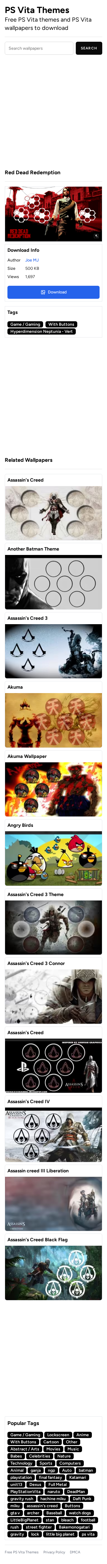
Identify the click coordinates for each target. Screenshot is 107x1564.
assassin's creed (42, 1505)
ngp (51, 1470)
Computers (70, 1463)
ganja (36, 1470)
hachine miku (53, 1498)
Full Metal (57, 1484)
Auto (67, 1470)
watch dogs (80, 1512)
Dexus (35, 1484)
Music (73, 1449)
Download (57, 292)
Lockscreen (58, 1434)
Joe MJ (32, 260)
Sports (46, 1463)
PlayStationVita (25, 1491)
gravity (17, 1534)
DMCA (75, 1552)
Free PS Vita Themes (22, 1552)
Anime (82, 1434)
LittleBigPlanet (24, 1520)
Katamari (77, 1477)
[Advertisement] (53, 112)
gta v (15, 1512)
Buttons (72, 1505)
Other (71, 1441)
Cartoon (51, 1441)
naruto (54, 1491)
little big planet (60, 1534)
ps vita (88, 1534)
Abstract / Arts (24, 1449)
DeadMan (76, 1491)
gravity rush (21, 1498)
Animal (16, 1470)
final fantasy (50, 1477)
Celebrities (39, 1456)
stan (50, 1520)
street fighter (39, 1527)
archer (33, 1512)
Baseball (54, 1512)
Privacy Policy (54, 1552)
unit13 (16, 1484)
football (88, 1520)
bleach (67, 1520)
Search (89, 48)
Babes (16, 1456)
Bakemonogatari (74, 1527)
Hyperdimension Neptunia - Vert (41, 331)
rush (14, 1527)
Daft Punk (82, 1498)
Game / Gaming (25, 324)
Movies (53, 1449)
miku (15, 1505)
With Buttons (61, 324)
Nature (64, 1456)
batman (86, 1470)
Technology (21, 1463)
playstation (21, 1477)
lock (35, 1534)
